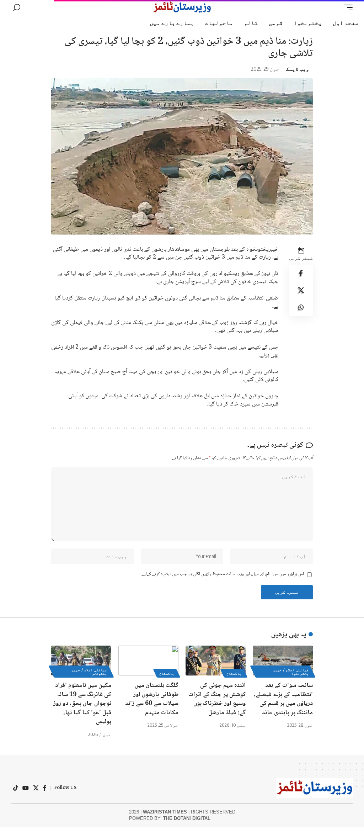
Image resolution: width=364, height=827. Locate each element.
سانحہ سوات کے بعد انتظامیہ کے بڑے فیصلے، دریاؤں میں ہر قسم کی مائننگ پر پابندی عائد (283, 699)
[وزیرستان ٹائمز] (182, 7)
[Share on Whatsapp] (301, 307)
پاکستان (233, 673)
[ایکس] (36, 788)
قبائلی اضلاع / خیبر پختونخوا (291, 671)
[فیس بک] (44, 788)
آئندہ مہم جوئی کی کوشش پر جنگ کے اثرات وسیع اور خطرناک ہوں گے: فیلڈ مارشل (217, 699)
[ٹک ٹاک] (15, 788)
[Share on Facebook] (301, 273)
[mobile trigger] (347, 7)
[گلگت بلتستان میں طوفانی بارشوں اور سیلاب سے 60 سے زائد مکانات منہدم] (148, 661)
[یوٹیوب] (26, 788)
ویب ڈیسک (297, 68)
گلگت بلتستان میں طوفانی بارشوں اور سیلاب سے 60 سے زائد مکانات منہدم (151, 699)
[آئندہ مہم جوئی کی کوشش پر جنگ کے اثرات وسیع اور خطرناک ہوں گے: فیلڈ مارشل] (216, 661)
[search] (16, 7)
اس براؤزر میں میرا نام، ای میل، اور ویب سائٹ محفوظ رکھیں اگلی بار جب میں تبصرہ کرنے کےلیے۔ (222, 574)
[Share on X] (301, 290)
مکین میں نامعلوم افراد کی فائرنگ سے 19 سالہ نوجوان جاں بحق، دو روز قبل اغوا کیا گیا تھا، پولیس (82, 703)
